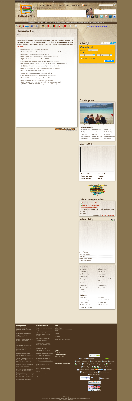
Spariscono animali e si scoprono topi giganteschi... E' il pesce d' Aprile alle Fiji (24, 360)
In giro (106, 134)
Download (63, 22)
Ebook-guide (83, 279)
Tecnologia (86, 22)
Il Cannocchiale (102, 302)
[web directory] (94, 382)
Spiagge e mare (108, 136)
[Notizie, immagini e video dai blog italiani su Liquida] (95, 378)
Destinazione (84, 50)
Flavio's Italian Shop (85, 305)
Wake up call (57, 82)
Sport (81, 22)
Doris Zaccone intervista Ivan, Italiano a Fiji (42, 56)
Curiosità (50, 22)
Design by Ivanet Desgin (61, 352)
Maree (100, 178)
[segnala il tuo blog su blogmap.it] (89, 371)
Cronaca (38, 22)
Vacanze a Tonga (84, 300)
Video (98, 22)
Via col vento (101, 276)
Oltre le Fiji (77, 22)
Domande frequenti (56, 22)
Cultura (45, 22)
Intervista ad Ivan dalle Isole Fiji (38, 63)
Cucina (42, 22)
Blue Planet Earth (85, 283)
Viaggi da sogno (84, 292)
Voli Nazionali (19, 345)
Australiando (83, 276)
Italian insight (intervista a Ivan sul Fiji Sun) (38, 59)
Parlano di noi (75, 5)
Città (82, 132)
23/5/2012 (37, 84)
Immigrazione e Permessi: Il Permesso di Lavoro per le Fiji (43, 343)
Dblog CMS (58, 356)
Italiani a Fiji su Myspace (104, 305)
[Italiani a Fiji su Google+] (92, 17)
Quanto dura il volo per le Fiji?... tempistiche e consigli (24, 334)
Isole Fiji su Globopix (103, 300)
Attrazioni (30, 22)
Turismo (94, 22)
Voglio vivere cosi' (85, 274)
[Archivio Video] (112, 219)
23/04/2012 (25, 84)
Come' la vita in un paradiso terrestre (48, 61)
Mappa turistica (86, 174)
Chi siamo (42, 5)
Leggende (73, 22)
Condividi (61, 5)
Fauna (82, 134)
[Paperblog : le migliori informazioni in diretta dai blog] (85, 378)
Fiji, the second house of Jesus (47, 75)
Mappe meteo (102, 174)
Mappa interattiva (86, 176)
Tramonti (94, 139)
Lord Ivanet (83, 271)
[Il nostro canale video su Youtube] (106, 17)
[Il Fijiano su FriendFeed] (114, 17)
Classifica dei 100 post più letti (23, 379)
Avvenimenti (95, 129)
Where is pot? (84, 285)
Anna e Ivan (84, 129)
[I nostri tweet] (101, 17)
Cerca (109, 61)
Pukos (62, 356)
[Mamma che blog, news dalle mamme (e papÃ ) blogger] (99, 358)
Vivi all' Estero (102, 274)
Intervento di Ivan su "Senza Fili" (35, 71)
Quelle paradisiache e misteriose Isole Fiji (40, 73)
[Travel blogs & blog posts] (99, 369)
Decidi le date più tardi (88, 58)
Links (54, 5)
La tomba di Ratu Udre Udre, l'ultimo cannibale (23, 348)
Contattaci (57, 336)
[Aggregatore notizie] (90, 358)
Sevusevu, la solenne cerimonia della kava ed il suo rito (24, 339)
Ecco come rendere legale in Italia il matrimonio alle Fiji (43, 363)
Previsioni (101, 176)
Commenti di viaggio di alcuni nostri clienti (41, 78)
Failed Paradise (102, 285)
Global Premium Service (86, 307)
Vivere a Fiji (102, 22)
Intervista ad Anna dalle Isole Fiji (57, 63)
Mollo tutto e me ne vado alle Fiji (38, 66)
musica (112, 215)
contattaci (20, 46)
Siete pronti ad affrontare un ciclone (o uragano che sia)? (43, 369)
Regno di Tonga (96, 136)
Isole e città (68, 22)
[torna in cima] (16, 129)
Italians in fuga (102, 269)
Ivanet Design (84, 302)
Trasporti (90, 22)
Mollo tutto (101, 283)
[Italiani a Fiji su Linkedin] (110, 17)
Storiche (83, 139)
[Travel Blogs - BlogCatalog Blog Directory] (93, 363)
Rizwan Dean (101, 271)
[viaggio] (104, 361)
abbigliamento (105, 215)
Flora (93, 134)
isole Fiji (100, 9)
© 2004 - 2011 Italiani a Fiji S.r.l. (62, 339)
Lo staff (57, 333)
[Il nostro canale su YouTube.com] (114, 219)
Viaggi (49, 5)
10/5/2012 (31, 84)
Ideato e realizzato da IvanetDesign (66, 399)
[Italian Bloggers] (86, 366)
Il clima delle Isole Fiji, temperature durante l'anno (23, 328)
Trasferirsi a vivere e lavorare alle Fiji (38, 54)
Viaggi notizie (101, 288)
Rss (85, 5)
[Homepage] (26, 15)
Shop (67, 5)
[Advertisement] (62, 14)
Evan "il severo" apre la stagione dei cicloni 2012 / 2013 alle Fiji (24, 370)
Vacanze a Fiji (83, 297)
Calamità (34, 22)
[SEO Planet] (102, 366)
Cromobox (83, 269)
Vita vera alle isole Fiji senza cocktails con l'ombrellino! (46, 52)
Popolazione (84, 136)
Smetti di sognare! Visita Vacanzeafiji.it (103, 11)
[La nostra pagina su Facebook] (88, 17)
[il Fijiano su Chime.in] (97, 17)
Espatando (101, 297)
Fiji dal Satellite (86, 178)
